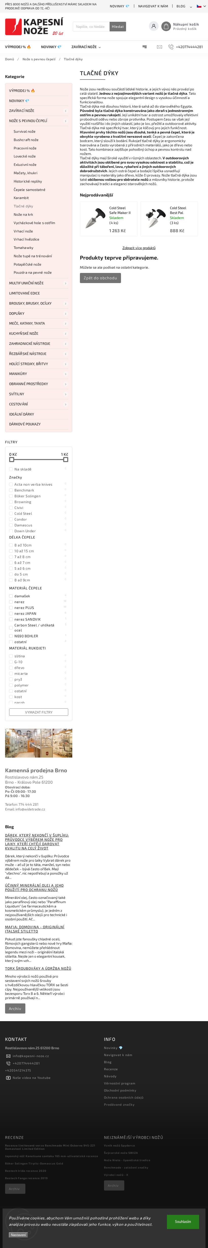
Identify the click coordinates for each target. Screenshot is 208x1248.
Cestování (18, 404)
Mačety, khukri (25, 173)
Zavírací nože (21, 110)
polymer (40, 685)
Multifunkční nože (26, 283)
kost (40, 696)
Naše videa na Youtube (32, 1078)
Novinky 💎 (120, 6)
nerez (40, 601)
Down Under (40, 530)
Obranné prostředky (28, 384)
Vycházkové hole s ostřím (34, 223)
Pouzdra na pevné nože (33, 272)
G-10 (40, 661)
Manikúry (18, 373)
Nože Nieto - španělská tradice (127, 1160)
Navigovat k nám (153, 6)
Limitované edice (24, 293)
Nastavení (18, 1235)
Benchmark (40, 490)
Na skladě (40, 469)
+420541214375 (18, 1070)
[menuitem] (20, 47)
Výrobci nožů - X (116, 1174)
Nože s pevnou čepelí (28, 120)
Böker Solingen (40, 495)
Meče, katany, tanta (27, 323)
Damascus (40, 525)
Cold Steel (40, 513)
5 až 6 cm (40, 568)
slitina (40, 655)
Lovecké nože (25, 156)
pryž (40, 679)
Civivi (40, 507)
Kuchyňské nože (23, 333)
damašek (40, 595)
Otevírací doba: (17, 787)
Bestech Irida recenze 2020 (25, 1170)
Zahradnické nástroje (29, 343)
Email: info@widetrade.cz (25, 809)
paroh (40, 702)
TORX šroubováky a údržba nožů (38, 968)
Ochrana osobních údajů (124, 1097)
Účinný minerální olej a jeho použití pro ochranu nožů (34, 887)
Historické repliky (28, 181)
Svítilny (16, 394)
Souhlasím (183, 1221)
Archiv (15, 1008)
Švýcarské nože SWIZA (121, 1152)
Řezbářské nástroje (27, 353)
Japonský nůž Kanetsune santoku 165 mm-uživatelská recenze (51, 1156)
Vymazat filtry (39, 712)
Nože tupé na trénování (33, 256)
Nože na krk (23, 214)
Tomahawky (23, 247)
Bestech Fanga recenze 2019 (26, 1178)
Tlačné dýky (23, 206)
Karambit (21, 197)
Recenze (111, 1069)
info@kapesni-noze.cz (31, 1056)
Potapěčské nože (28, 264)
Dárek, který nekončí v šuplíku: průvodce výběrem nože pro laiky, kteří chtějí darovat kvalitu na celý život (37, 841)
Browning (40, 501)
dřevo (40, 667)
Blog (181, 6)
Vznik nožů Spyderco (119, 1145)
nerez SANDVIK (40, 619)
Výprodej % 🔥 (22, 90)
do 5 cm (40, 574)
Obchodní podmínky (120, 1090)
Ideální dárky (21, 414)
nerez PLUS (40, 607)
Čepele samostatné (29, 189)
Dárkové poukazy (25, 424)
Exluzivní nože (25, 164)
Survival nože (25, 131)
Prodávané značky (119, 1104)
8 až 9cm (40, 580)
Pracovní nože (25, 148)
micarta (40, 673)
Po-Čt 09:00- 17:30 (20, 791)
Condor (40, 519)
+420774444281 (26, 1063)
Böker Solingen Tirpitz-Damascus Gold (34, 1163)
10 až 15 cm (40, 550)
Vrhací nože (23, 231)
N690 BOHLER (40, 635)
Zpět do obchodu (100, 277)
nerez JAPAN (40, 613)
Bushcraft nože (26, 139)
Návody (110, 1076)
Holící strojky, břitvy (28, 364)
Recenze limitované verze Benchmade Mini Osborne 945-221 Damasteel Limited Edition (50, 1147)
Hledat (118, 27)
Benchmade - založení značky (126, 1167)
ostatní (40, 641)
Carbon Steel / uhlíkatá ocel (40, 627)
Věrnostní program (119, 1083)
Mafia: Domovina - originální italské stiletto (34, 929)
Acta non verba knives (40, 484)
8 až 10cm (40, 545)
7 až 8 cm (40, 556)
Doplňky (16, 313)
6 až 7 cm (40, 562)
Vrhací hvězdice (27, 239)
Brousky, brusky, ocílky (30, 303)
